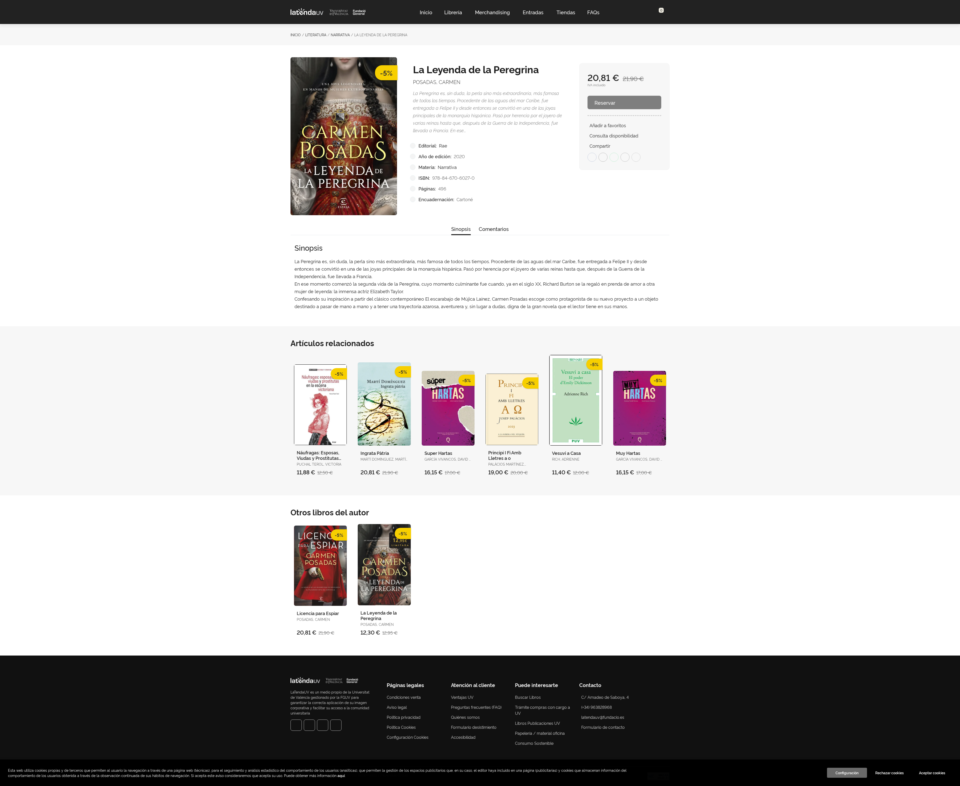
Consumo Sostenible (534, 743)
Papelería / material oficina (540, 733)
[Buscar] (655, 12)
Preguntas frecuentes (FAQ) (476, 707)
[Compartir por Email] (625, 157)
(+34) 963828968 (597, 707)
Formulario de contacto (603, 727)
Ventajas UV (462, 697)
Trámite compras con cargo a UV (542, 710)
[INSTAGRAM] (309, 725)
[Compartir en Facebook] (592, 157)
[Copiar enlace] (636, 157)
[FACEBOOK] (296, 725)
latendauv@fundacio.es (602, 717)
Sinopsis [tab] (461, 228)
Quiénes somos (465, 717)
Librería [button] (453, 11)
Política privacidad (403, 717)
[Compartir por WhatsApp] (614, 157)
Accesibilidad (463, 737)
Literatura (315, 34)
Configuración (847, 772)
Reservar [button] (604, 102)
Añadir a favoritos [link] (608, 125)
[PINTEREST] (322, 725)
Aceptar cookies (932, 772)
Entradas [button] (533, 11)
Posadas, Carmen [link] (436, 81)
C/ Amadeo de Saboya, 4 (605, 697)
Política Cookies (401, 727)
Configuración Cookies (407, 737)
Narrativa (340, 34)
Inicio (295, 34)
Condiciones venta (404, 697)
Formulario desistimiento (473, 727)
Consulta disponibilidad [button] (614, 135)
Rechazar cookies (889, 772)
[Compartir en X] (603, 157)
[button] (659, 12)
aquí (341, 775)
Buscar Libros (528, 697)
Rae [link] (443, 145)
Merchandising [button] (492, 11)
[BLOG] (336, 725)
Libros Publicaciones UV (537, 723)
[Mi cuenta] (664, 12)
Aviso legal (397, 707)
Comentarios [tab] (494, 228)
